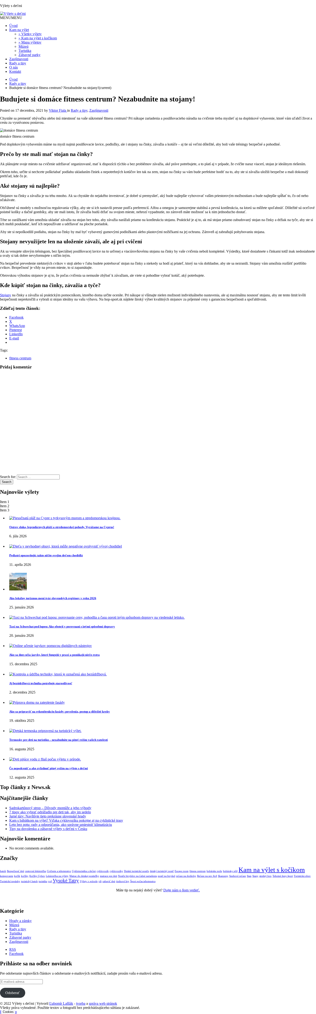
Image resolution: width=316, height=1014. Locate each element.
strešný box (265, 876)
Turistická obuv (302, 876)
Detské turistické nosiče (136, 871)
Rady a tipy (17, 63)
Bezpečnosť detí (15, 871)
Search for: (8, 477)
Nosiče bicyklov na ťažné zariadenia (137, 876)
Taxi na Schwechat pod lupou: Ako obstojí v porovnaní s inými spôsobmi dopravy (62, 626)
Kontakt (15, 71)
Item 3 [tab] (4, 510)
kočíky (24, 876)
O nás (13, 67)
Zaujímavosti (18, 59)
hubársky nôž (230, 871)
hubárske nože (214, 871)
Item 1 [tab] (4, 502)
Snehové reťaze (237, 876)
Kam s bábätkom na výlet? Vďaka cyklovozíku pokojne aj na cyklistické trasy (66, 820)
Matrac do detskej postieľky (84, 876)
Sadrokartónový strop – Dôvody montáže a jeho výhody (50, 808)
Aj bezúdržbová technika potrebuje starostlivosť (40, 683)
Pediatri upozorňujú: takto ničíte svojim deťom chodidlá (46, 555)
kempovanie (6, 876)
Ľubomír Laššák (61, 1003)
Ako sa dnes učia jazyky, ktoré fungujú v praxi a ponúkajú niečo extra (54, 654)
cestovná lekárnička (35, 871)
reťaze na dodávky (186, 876)
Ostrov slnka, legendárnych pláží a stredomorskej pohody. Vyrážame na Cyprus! (61, 527)
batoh (3, 871)
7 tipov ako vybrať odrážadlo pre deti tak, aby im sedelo (50, 812)
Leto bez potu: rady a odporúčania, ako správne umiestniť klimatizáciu (60, 825)
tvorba (80, 1003)
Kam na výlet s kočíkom (272, 869)
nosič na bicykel (166, 876)
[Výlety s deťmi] (13, 14)
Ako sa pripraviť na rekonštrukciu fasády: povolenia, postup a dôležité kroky (59, 711)
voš (50, 881)
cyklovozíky (116, 871)
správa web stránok (103, 1003)
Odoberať (12, 993)
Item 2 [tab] (4, 506)
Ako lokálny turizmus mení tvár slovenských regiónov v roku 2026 (52, 598)
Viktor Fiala (58, 110)
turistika (43, 881)
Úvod (13, 26)
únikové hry (122, 881)
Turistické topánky (10, 881)
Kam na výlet (19, 30)
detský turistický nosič (162, 871)
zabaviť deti (108, 881)
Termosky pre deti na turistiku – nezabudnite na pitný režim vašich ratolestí (58, 739)
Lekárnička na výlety (57, 876)
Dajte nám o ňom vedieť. (181, 890)
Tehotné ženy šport (283, 876)
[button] (11, 18)
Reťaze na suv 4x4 (207, 876)
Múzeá (23, 46)
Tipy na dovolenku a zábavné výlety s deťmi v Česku (48, 829)
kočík (17, 876)
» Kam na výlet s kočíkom (38, 38)
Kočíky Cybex (37, 876)
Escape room (182, 871)
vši (100, 881)
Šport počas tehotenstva (142, 881)
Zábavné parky (29, 55)
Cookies (8, 1012)
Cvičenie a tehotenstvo (59, 871)
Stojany (5, 295)
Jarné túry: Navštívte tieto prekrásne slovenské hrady (47, 816)
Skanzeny (223, 876)
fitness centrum (20, 358)
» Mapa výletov (30, 42)
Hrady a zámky (20, 921)
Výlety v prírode (89, 881)
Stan (249, 876)
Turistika (25, 51)
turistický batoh (29, 881)
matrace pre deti (108, 876)
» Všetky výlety (30, 34)
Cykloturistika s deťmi (84, 871)
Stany (255, 876)
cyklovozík (103, 871)
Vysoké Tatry (66, 880)
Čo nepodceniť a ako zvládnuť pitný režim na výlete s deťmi (48, 768)
